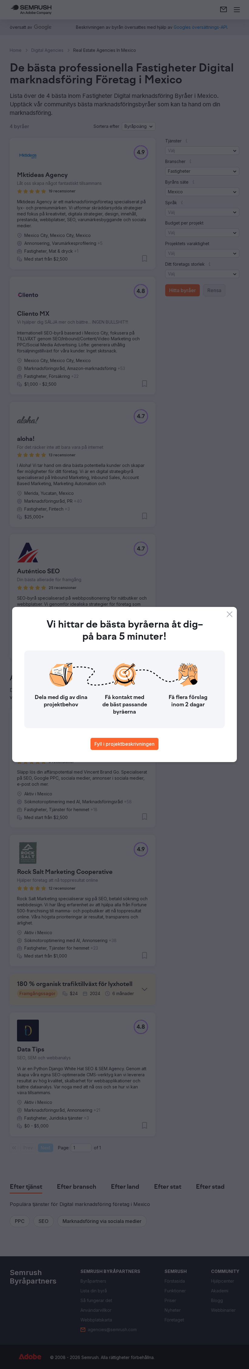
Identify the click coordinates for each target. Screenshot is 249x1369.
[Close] (229, 614)
